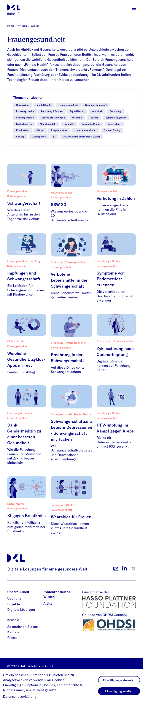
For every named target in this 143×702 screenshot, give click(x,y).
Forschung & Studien (52, 111)
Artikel (48, 603)
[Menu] (134, 9)
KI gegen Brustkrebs (26, 515)
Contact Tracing (112, 130)
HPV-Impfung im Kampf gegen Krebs (115, 428)
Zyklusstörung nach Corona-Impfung (115, 351)
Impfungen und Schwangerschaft (23, 276)
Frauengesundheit (68, 105)
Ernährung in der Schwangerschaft (67, 357)
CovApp (20, 136)
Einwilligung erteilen (119, 691)
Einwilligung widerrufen (119, 680)
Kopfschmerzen (24, 124)
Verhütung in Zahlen (116, 198)
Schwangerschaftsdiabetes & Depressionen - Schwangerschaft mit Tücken (71, 430)
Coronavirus (22, 105)
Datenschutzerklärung (19, 696)
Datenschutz (114, 124)
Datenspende (39, 136)
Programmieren (59, 130)
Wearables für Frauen (71, 516)
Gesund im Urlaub (91, 124)
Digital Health (77, 111)
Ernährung (115, 111)
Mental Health (43, 105)
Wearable (77, 117)
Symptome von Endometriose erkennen (111, 279)
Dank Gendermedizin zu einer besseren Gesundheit (24, 434)
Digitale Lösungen (21, 609)
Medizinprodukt (48, 124)
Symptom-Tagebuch (116, 117)
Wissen (23, 25)
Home (11, 25)
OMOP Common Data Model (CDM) (81, 136)
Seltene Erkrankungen (53, 117)
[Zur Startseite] (13, 9)
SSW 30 (58, 204)
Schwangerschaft (25, 117)
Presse (12, 638)
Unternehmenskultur (85, 130)
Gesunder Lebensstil (96, 105)
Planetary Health (25, 111)
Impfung (94, 117)
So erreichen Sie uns (23, 627)
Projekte (13, 604)
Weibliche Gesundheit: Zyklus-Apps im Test (26, 359)
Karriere (13, 632)
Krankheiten (22, 130)
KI (54, 136)
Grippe (40, 130)
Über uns (14, 598)
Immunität (69, 124)
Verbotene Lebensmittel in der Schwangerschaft (69, 280)
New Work (97, 111)
